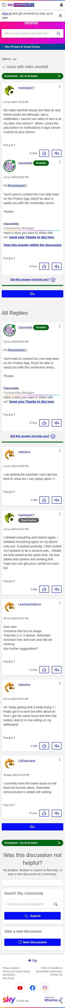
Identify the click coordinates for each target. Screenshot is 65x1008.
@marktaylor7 (17, 185)
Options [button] (6, 58)
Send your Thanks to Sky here (31, 237)
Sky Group (8, 978)
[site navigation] (4, 5)
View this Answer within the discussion (32, 245)
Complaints (9, 974)
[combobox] (29, 33)
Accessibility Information (49, 971)
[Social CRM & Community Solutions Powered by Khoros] (53, 1000)
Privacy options (11, 967)
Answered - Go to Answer (32, 76)
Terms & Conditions (51, 967)
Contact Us (56, 974)
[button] (60, 86)
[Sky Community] (21, 5)
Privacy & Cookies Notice (16, 971)
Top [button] (34, 960)
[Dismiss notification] (60, 16)
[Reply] (57, 153)
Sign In (60, 5)
